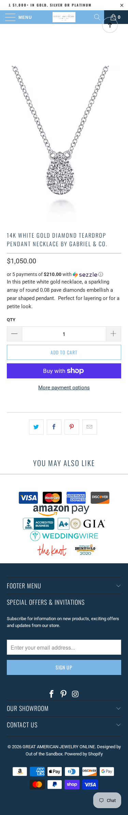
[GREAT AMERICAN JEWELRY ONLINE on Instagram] (75, 694)
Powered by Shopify (84, 753)
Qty (11, 319)
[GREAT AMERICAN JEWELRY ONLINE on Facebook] (52, 694)
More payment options (64, 388)
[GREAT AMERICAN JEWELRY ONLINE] (64, 17)
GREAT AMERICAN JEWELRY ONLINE (59, 746)
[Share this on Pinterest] (72, 427)
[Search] (97, 17)
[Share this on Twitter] (36, 427)
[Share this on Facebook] (54, 427)
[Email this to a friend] (89, 427)
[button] (64, 274)
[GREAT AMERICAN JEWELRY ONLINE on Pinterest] (64, 694)
